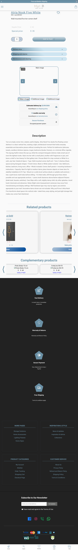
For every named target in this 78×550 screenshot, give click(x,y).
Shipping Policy (58, 474)
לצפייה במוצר (57, 272)
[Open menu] (2, 6)
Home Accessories (19, 434)
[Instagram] (35, 519)
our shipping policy (42, 109)
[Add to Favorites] (58, 12)
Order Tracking (20, 471)
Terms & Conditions (58, 478)
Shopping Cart (20, 474)
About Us (58, 465)
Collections (58, 438)
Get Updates (52, 504)
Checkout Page (20, 478)
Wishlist (19, 468)
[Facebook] (29, 519)
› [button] (76, 1)
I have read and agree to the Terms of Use (38, 509)
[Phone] (42, 519)
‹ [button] (1, 1)
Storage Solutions (20, 431)
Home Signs (20, 441)
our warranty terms (42, 116)
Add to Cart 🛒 (49, 39)
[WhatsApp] (48, 519)
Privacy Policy (58, 468)
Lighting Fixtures (19, 438)
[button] (23, 547)
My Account (20, 465)
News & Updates (58, 431)
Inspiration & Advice (58, 434)
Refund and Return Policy (58, 471)
